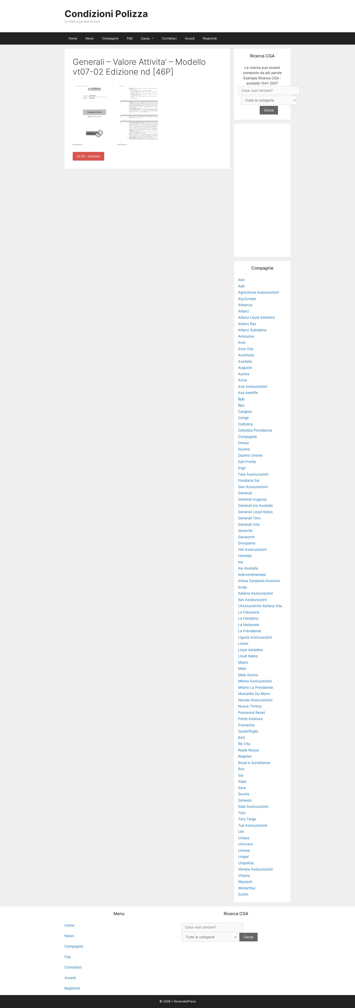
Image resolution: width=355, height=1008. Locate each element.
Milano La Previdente (255, 687)
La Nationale (248, 625)
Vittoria (244, 876)
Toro (242, 813)
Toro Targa (247, 819)
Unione (244, 850)
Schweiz (245, 800)
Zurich (243, 894)
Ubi (241, 832)
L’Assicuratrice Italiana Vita (260, 606)
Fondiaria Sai (248, 480)
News (89, 38)
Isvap (242, 587)
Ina (240, 562)
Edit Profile (247, 462)
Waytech (245, 882)
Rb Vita (244, 744)
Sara (242, 788)
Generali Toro (249, 518)
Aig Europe (247, 299)
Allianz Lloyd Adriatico (256, 317)
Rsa (241, 769)
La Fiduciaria (248, 612)
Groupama (246, 543)
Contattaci (169, 38)
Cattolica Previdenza (255, 430)
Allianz (243, 311)
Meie (242, 669)
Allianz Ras (247, 324)
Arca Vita (245, 349)
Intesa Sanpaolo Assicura (259, 581)
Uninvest (245, 844)
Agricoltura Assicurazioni (258, 292)
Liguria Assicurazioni (255, 637)
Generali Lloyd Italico (255, 512)
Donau (243, 443)
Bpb (241, 399)
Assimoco (246, 355)
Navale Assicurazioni (255, 700)
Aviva (242, 380)
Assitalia (245, 361)
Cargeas (245, 412)
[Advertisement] (262, 189)
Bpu (241, 405)
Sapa (242, 781)
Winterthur (247, 888)
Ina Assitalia (248, 568)
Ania (242, 342)
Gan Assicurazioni (253, 487)
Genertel (245, 531)
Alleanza (245, 305)
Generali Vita (248, 524)
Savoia (243, 794)
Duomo (244, 449)
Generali (245, 493)
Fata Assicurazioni (253, 474)
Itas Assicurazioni (252, 600)
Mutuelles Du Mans (254, 694)
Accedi (190, 38)
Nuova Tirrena (250, 706)
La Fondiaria (248, 618)
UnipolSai (246, 863)
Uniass (243, 838)
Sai (240, 775)
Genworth (246, 537)
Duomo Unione (250, 455)
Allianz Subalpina (252, 330)
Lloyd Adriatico (250, 650)
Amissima (246, 336)
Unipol (243, 857)
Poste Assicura (250, 719)
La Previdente (249, 631)
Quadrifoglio (248, 731)
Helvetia (245, 556)
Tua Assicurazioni (252, 825)
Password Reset (251, 713)
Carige (243, 418)
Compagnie (110, 38)
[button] (154, 38)
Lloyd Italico (248, 656)
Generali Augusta (252, 499)
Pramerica (246, 725)
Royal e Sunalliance (254, 763)
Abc (241, 280)
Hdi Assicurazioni (252, 549)
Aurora (243, 374)
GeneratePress (185, 1001)
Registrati (210, 38)
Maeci (243, 662)
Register (245, 756)
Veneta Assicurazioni (255, 869)
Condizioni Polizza (106, 13)
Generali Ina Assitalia (255, 505)
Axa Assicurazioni (252, 386)
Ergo (242, 468)
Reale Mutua (248, 750)
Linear (243, 643)
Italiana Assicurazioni (255, 593)
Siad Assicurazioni (253, 806)
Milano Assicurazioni (255, 681)
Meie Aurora (248, 675)
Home (73, 38)
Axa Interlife (248, 393)
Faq (68, 957)
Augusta (245, 368)
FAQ (130, 38)
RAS (241, 738)
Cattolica (245, 424)
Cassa (145, 38)
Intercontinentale (252, 575)
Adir (241, 286)
